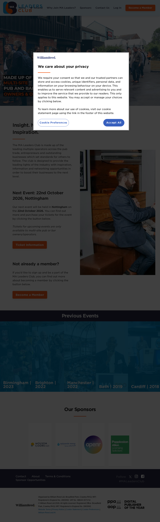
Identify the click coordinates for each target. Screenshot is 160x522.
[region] (81, 91)
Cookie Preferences (53, 122)
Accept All (113, 122)
